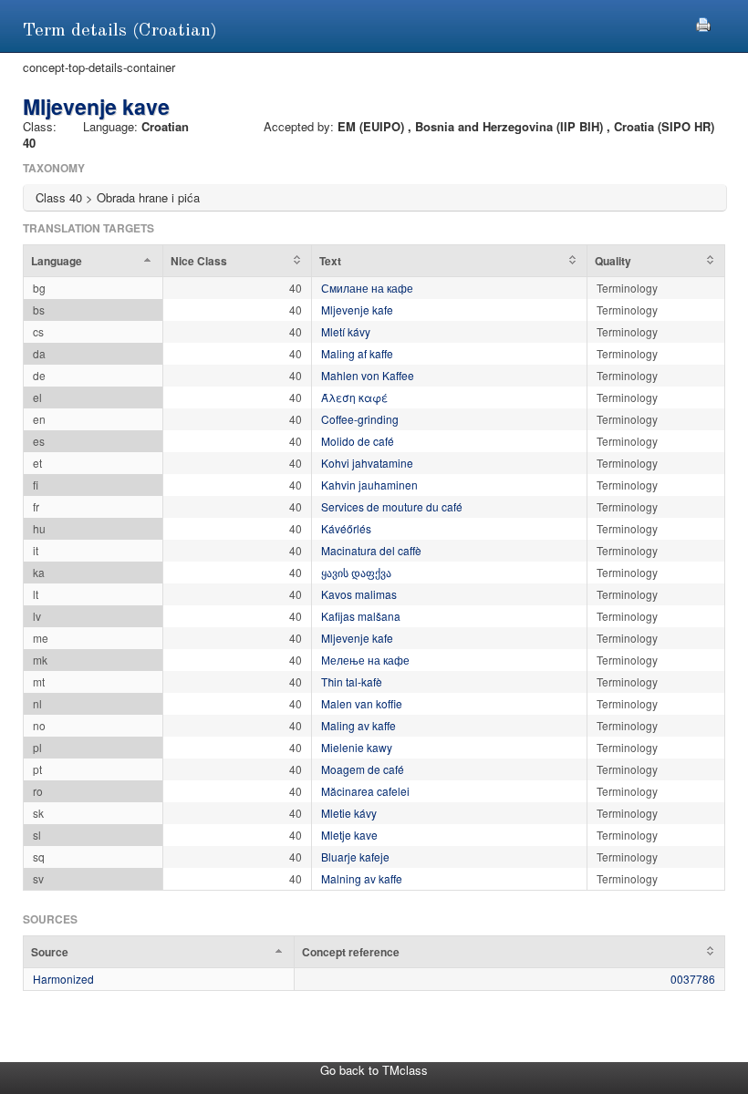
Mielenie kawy (356, 747)
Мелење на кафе (365, 659)
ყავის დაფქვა (356, 572)
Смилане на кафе (367, 287)
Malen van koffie (361, 703)
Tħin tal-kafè (351, 681)
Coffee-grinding (360, 419)
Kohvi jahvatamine (367, 462)
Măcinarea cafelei (365, 791)
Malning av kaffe (361, 878)
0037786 (692, 978)
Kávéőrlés (346, 528)
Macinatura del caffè (371, 550)
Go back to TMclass (374, 1070)
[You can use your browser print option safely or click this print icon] (703, 22)
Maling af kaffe (357, 353)
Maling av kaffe (358, 725)
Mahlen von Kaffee (367, 375)
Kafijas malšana (360, 616)
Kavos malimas (359, 594)
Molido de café (357, 441)
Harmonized (63, 978)
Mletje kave (349, 834)
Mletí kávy (345, 331)
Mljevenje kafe (357, 309)
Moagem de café (362, 769)
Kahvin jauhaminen (369, 484)
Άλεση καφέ (354, 397)
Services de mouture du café (391, 506)
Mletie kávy (349, 812)
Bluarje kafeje (355, 856)
